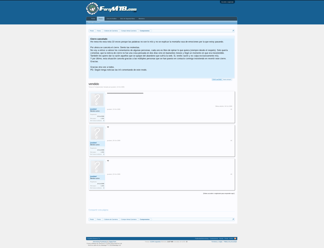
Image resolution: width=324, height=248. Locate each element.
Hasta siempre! (227, 79)
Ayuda (221, 238)
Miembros (142, 18)
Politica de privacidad (230, 241)
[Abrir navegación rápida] (233, 31)
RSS (235, 238)
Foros (101, 18)
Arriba (231, 238)
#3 (231, 174)
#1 (231, 109)
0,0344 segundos (155, 241)
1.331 (102, 118)
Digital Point (112, 241)
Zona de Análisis (112, 18)
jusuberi (113, 87)
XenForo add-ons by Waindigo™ (98, 245)
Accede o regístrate (227, 2)
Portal (93, 18)
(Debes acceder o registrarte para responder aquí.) (219, 193)
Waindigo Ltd (117, 245)
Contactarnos (214, 238)
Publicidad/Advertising (201, 238)
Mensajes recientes (94, 22)
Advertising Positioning (100, 241)
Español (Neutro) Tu (93, 238)
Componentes (99, 87)
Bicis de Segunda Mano (127, 18)
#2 (231, 140)
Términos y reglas (216, 241)
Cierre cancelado (217, 79)
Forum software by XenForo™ (104, 243)
